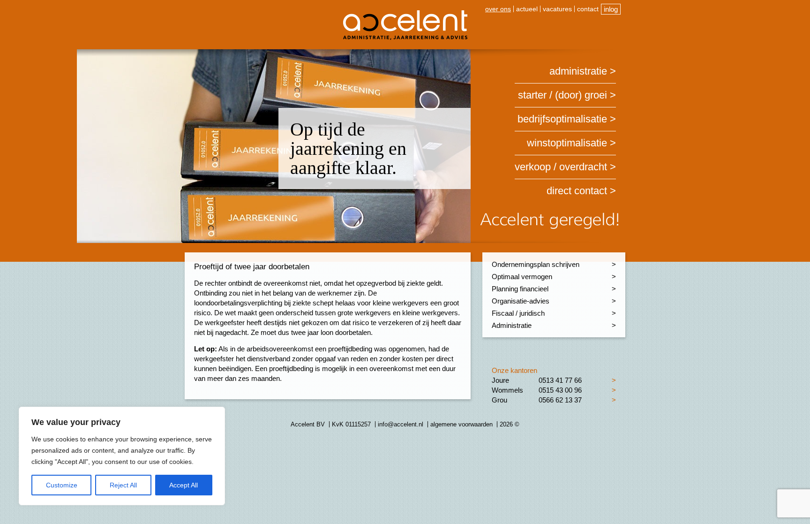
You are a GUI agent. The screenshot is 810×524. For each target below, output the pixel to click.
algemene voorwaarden (461, 424)
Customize (61, 485)
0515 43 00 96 (560, 390)
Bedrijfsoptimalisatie (562, 119)
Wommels (507, 390)
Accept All (183, 485)
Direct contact (577, 191)
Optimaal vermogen (522, 277)
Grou (499, 400)
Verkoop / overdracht (561, 167)
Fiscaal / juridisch (518, 313)
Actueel (527, 9)
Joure (500, 380)
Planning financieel (520, 289)
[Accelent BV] (405, 14)
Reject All (123, 485)
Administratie (578, 71)
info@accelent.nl (400, 424)
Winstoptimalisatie (567, 143)
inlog (611, 9)
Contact (588, 9)
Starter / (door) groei (562, 95)
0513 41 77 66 (560, 380)
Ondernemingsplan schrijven (535, 264)
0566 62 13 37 (560, 400)
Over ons (498, 9)
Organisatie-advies (520, 301)
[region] (122, 456)
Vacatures (557, 9)
